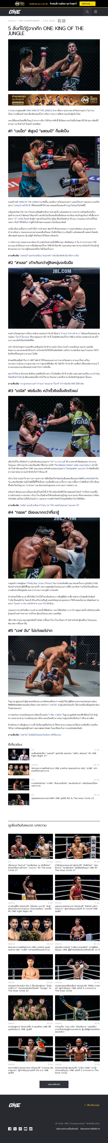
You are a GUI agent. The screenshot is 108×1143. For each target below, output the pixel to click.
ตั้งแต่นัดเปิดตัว (89, 478)
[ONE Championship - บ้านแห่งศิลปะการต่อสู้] (14, 12)
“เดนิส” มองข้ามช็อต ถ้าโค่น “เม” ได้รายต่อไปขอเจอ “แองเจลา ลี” (49, 505)
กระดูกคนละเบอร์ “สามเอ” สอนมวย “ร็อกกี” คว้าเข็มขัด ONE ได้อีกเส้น (52, 383)
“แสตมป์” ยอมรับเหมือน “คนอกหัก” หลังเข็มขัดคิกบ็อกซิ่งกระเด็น (49, 255)
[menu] (95, 12)
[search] (87, 12)
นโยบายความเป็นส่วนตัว (67, 1128)
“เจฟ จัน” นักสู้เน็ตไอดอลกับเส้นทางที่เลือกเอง (40, 735)
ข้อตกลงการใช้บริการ (90, 1128)
